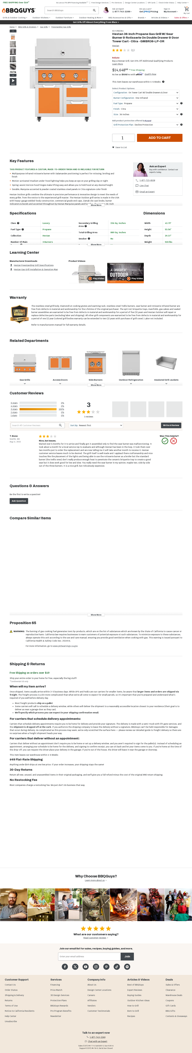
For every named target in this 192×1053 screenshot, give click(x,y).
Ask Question (19, 501)
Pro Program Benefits (60, 1011)
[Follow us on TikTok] (117, 967)
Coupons (170, 1000)
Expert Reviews (134, 990)
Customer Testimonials (99, 1011)
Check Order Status (166, 3)
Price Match (56, 990)
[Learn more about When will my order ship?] (163, 81)
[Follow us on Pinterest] (106, 967)
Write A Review (171, 425)
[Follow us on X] (75, 967)
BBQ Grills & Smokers (27, 27)
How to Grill (133, 1005)
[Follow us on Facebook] (65, 967)
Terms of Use (11, 1005)
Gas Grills (44, 27)
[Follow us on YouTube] (86, 967)
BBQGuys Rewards (59, 1005)
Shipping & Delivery (14, 995)
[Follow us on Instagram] (96, 967)
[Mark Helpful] (165, 441)
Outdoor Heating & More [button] (90, 17)
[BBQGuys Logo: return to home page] (22, 10)
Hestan (115, 45)
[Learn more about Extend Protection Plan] (181, 124)
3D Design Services (59, 995)
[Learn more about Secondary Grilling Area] (85, 226)
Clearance (170, 990)
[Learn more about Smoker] (89, 238)
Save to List (121, 147)
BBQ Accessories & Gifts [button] (119, 17)
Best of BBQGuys (135, 984)
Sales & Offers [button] (180, 17)
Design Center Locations (135, 3)
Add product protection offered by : (132, 120)
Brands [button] (141, 17)
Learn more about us (95, 880)
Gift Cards (152, 3)
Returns (8, 1000)
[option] (13, 39)
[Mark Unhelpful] (173, 441)
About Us (92, 984)
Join (127, 956)
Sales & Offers (173, 984)
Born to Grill (133, 1011)
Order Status (11, 990)
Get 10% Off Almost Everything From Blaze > (96, 22)
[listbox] (13, 53)
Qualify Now (150, 74)
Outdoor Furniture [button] (64, 17)
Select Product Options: (123, 88)
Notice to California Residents (19, 1011)
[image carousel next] (13, 75)
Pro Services (117, 3)
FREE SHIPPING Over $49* (16, 2)
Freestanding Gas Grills (61, 27)
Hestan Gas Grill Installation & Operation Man (36, 269)
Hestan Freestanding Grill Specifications (34, 265)
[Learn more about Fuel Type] (181, 103)
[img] (63, 76)
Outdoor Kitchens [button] (41, 17)
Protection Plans (58, 1000)
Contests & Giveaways (176, 1016)
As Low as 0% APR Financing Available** (72, 3)
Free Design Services (100, 3)
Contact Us (10, 984)
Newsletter (55, 1016)
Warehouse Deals (174, 995)
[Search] (94, 10)
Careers (91, 995)
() (133, 50)
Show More (96, 205)
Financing (55, 984)
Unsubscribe (11, 1021)
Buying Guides (134, 995)
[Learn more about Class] (18, 223)
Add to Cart (160, 137)
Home (12, 27)
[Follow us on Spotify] (127, 967)
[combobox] (145, 92)
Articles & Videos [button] (159, 17)
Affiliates (92, 1000)
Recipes (131, 1016)
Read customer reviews (94, 937)
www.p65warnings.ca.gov (65, 646)
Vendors (91, 1005)
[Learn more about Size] (181, 114)
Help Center (10, 1016)
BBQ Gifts (170, 1011)
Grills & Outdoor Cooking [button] (14, 17)
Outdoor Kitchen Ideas (138, 1000)
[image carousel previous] (13, 31)
